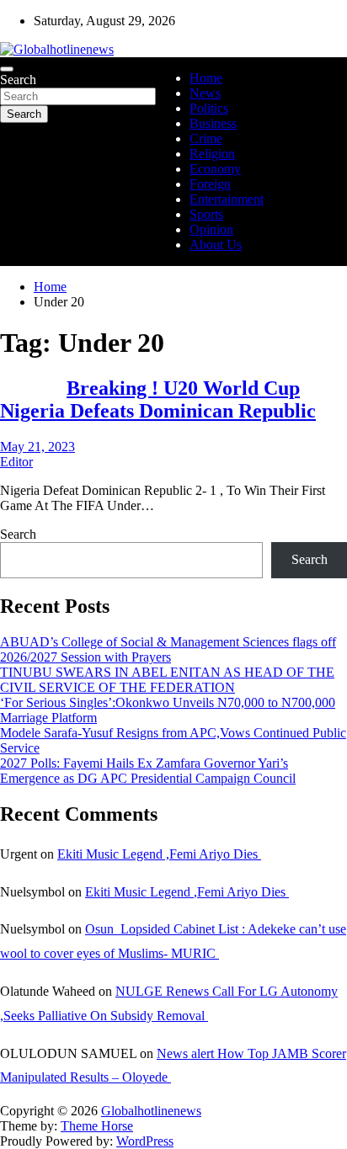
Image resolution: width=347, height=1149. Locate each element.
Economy (215, 169)
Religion (212, 153)
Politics (209, 108)
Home (206, 78)
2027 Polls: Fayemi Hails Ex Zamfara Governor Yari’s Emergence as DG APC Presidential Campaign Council (148, 770)
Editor (16, 462)
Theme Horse (97, 1126)
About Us (216, 244)
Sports (206, 214)
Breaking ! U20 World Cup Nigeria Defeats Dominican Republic (158, 399)
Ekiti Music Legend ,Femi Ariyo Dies (159, 854)
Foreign (210, 184)
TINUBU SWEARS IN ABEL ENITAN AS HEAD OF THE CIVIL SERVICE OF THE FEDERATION (167, 679)
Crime (206, 138)
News (205, 93)
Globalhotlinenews (151, 1111)
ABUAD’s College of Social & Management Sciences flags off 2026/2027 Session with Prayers (168, 649)
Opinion (211, 229)
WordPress (145, 1141)
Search (18, 79)
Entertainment (227, 199)
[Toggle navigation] (6, 69)
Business (213, 123)
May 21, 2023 (37, 446)
